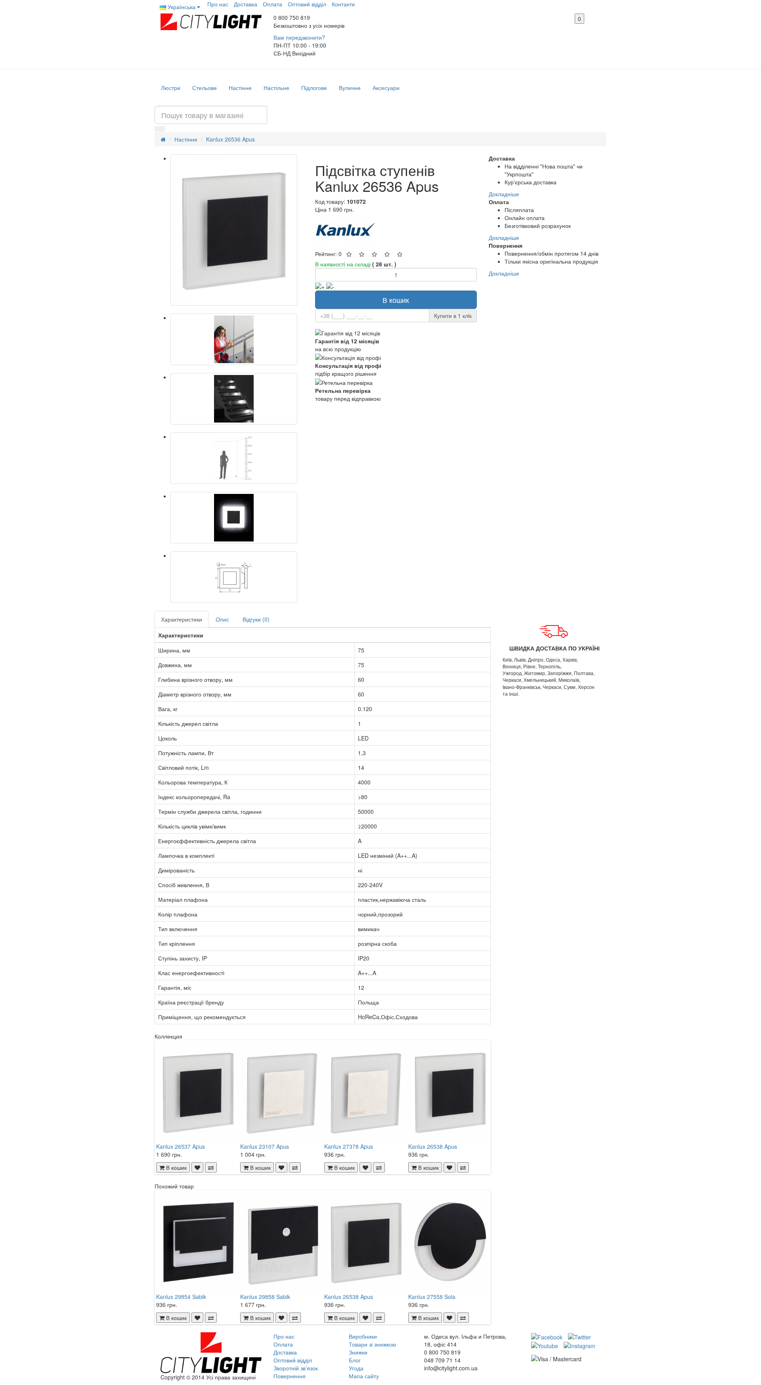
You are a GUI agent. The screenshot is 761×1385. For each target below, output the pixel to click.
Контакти (343, 4)
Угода (356, 1368)
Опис (222, 619)
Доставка (245, 4)
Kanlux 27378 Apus (348, 1146)
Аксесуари (386, 88)
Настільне (276, 88)
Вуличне (350, 88)
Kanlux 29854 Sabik (181, 1297)
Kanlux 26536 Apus (230, 139)
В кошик (395, 300)
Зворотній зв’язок (295, 1368)
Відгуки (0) (256, 619)
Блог (355, 1360)
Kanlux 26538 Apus (432, 1146)
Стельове (204, 88)
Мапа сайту (364, 1376)
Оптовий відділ (307, 4)
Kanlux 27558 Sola (431, 1297)
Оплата (272, 4)
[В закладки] (197, 1167)
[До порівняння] (211, 1167)
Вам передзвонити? (299, 37)
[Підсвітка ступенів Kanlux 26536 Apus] (233, 230)
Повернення (289, 1376)
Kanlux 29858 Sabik (265, 1297)
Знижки (358, 1352)
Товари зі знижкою (372, 1344)
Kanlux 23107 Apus (264, 1146)
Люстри (170, 88)
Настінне (240, 88)
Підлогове (314, 88)
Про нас (217, 4)
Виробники (363, 1336)
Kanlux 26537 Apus (180, 1146)
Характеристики (181, 619)
